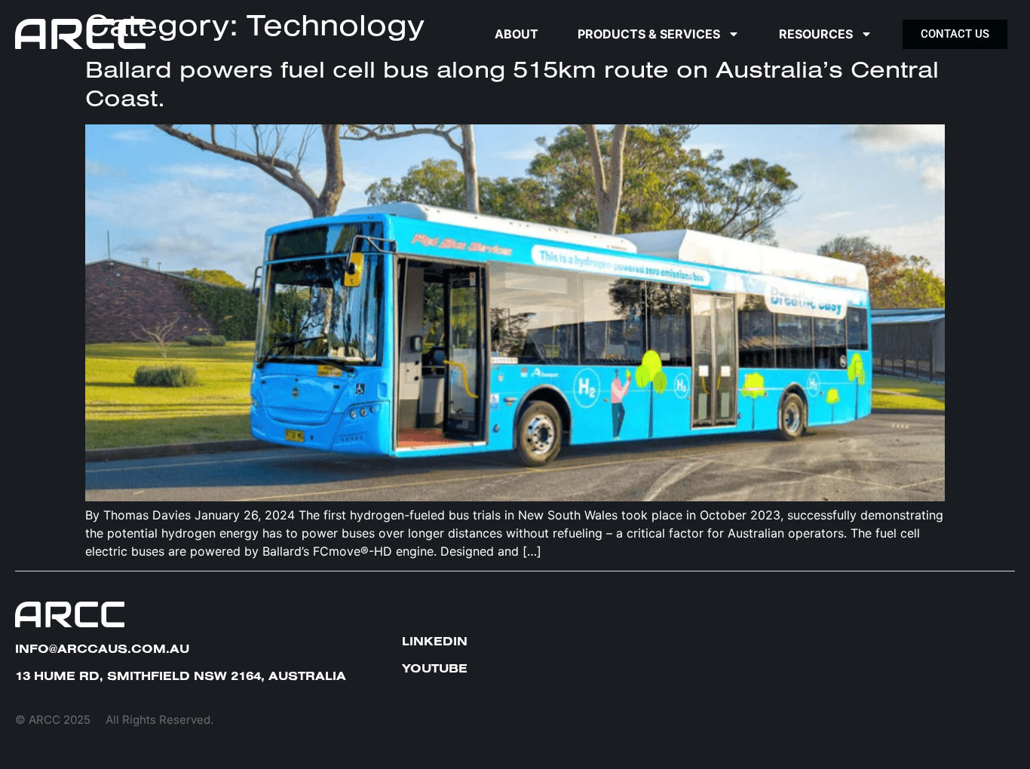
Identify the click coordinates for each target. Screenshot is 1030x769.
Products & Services (649, 33)
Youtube (434, 668)
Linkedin (434, 640)
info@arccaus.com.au (102, 648)
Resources (816, 33)
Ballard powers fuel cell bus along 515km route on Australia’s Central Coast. (512, 83)
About (516, 33)
